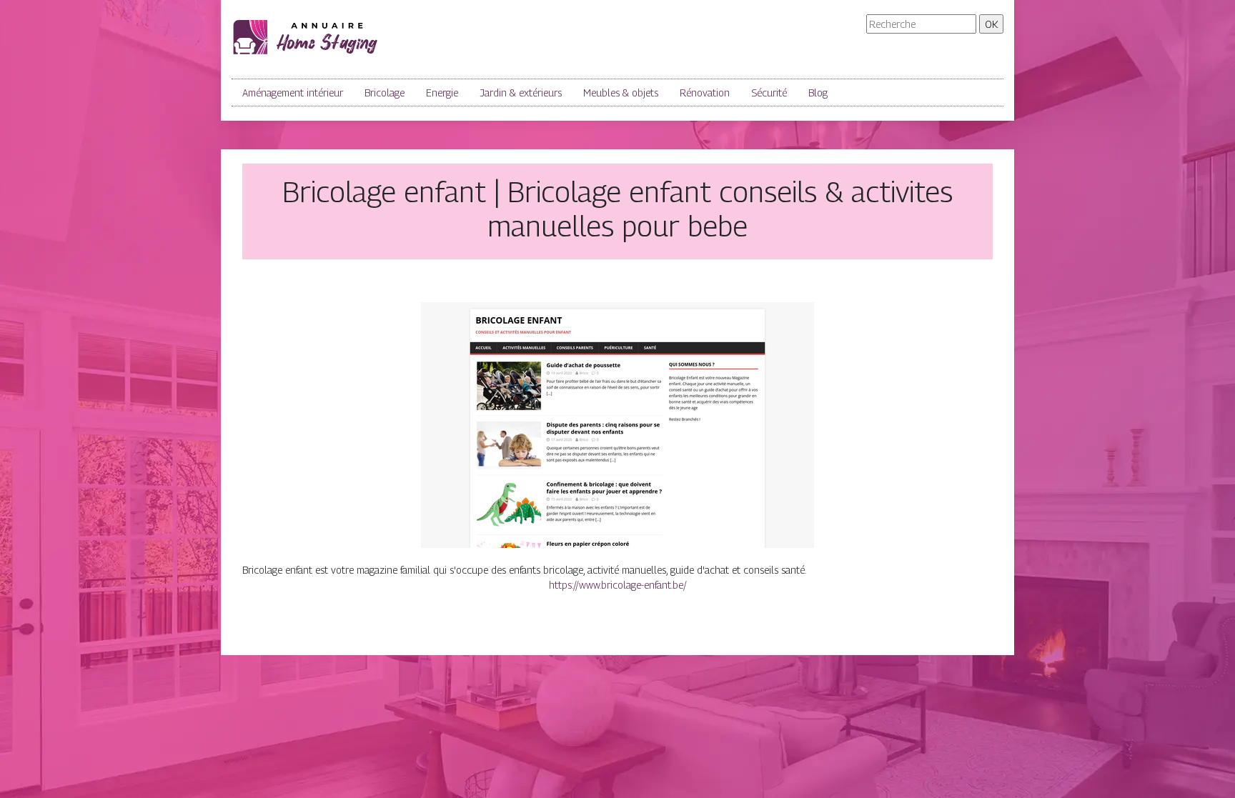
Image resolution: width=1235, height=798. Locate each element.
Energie (442, 92)
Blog (818, 92)
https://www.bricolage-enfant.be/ (618, 585)
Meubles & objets (620, 92)
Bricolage (384, 92)
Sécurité (769, 92)
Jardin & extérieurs (521, 92)
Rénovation (705, 92)
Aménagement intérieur (292, 92)
